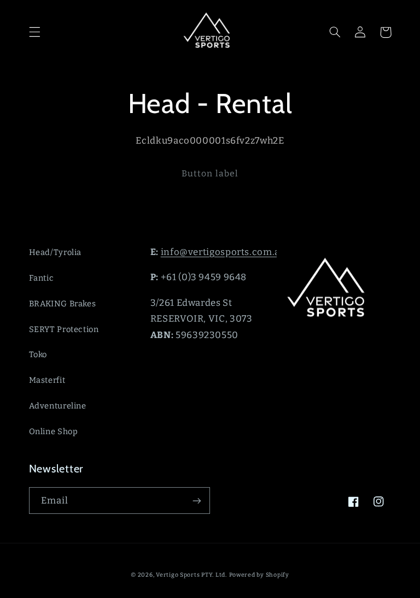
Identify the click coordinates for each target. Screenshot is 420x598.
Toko (38, 354)
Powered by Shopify (259, 574)
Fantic (41, 278)
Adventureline (57, 406)
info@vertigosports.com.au (223, 251)
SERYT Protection (64, 329)
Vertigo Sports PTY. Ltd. (191, 574)
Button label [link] (210, 173)
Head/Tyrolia (55, 252)
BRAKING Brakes (62, 304)
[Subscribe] (196, 500)
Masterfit (47, 380)
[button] (34, 32)
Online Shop (53, 431)
